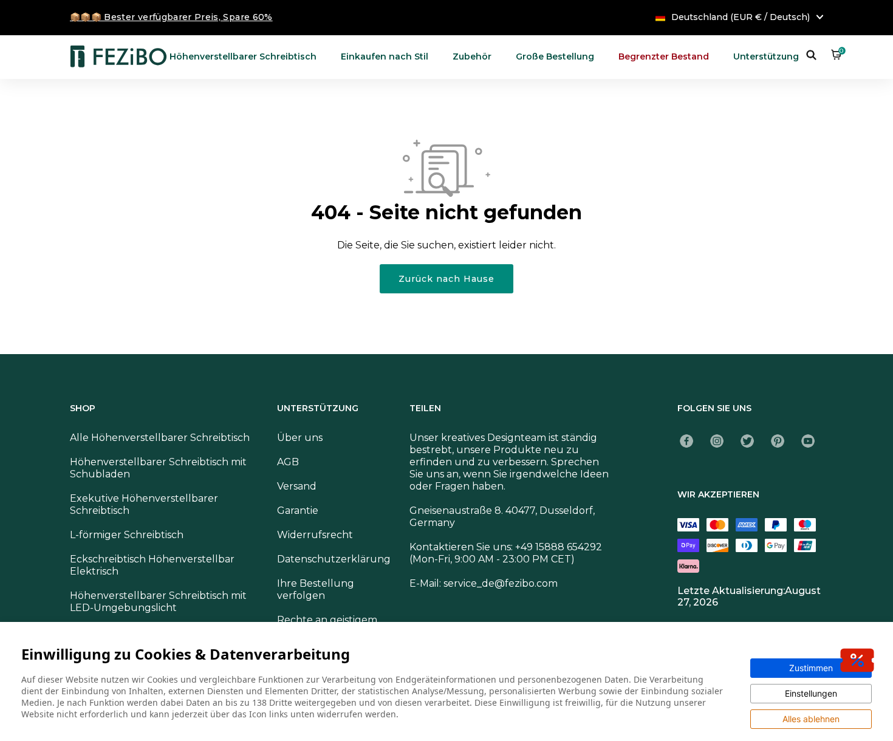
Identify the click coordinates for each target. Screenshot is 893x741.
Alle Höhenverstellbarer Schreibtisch (160, 437)
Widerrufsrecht (315, 535)
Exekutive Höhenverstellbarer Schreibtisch (144, 504)
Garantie (297, 510)
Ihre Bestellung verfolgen (315, 589)
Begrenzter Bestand (663, 56)
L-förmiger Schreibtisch (126, 535)
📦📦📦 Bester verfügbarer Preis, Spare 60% (171, 17)
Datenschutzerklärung (334, 559)
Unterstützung (766, 56)
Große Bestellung (555, 56)
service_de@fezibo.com (500, 583)
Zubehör (472, 56)
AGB (288, 462)
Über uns (300, 437)
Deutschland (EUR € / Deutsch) (740, 17)
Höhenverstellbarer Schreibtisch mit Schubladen (158, 468)
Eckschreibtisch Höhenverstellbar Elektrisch (152, 565)
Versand (296, 486)
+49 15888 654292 (558, 547)
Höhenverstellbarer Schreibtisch (242, 56)
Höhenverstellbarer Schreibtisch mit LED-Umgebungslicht (158, 601)
